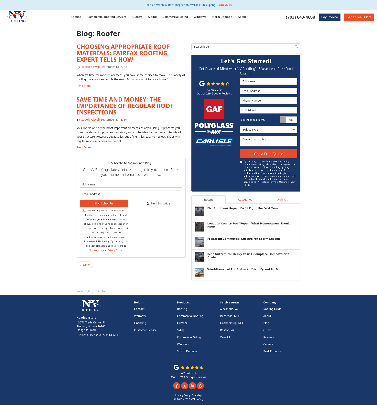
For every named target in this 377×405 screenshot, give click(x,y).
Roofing (182, 309)
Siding (181, 330)
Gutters (182, 323)
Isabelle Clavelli (90, 67)
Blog (266, 323)
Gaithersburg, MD (231, 323)
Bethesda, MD (229, 316)
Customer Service (145, 330)
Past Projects (272, 351)
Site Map (197, 395)
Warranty (140, 316)
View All (225, 337)
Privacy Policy (115, 250)
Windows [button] (200, 17)
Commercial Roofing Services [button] (106, 17)
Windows (183, 344)
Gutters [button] (137, 17)
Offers (267, 330)
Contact (139, 309)
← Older (85, 265)
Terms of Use (96, 250)
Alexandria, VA (229, 309)
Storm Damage (187, 351)
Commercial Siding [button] (175, 17)
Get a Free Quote (268, 153)
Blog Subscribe (103, 203)
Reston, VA (227, 330)
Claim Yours (224, 5)
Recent (208, 199)
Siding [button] (152, 17)
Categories (245, 199)
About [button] (242, 17)
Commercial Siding (189, 337)
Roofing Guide (272, 309)
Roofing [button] (76, 17)
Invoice (329, 17)
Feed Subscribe (160, 203)
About (267, 316)
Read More (84, 86)
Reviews (268, 337)
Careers (268, 344)
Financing (140, 323)
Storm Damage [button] (222, 17)
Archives (282, 199)
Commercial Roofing (190, 316)
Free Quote (359, 17)
